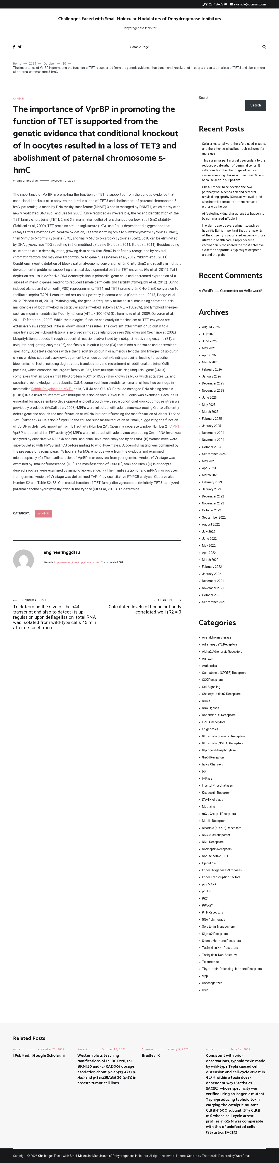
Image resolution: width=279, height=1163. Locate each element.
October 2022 (211, 510)
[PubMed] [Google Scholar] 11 (39, 1055)
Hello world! (253, 291)
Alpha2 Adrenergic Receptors (222, 651)
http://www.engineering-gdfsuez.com (76, 562)
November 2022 (213, 503)
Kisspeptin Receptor (216, 792)
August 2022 (211, 524)
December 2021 (213, 581)
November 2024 (213, 440)
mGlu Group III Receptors (219, 814)
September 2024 (214, 454)
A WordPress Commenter (218, 291)
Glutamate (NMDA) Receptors (222, 743)
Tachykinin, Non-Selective (220, 955)
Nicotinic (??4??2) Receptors (221, 828)
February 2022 (212, 566)
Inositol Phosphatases (217, 785)
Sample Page (139, 47)
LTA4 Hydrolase (212, 799)
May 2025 (209, 404)
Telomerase (210, 962)
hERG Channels (212, 764)
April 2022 (209, 553)
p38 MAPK (209, 884)
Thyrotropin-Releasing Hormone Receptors (232, 969)
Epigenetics (210, 729)
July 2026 (208, 334)
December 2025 (213, 383)
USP (205, 990)
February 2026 (212, 369)
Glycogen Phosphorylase (219, 750)
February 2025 (212, 418)
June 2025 (209, 397)
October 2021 (211, 595)
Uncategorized (212, 983)
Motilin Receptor (213, 821)
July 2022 (208, 531)
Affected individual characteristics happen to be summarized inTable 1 (233, 216)
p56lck (206, 891)
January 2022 (211, 574)
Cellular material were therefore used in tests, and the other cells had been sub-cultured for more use (234, 148)
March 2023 (210, 475)
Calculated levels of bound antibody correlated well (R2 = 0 (145, 607)
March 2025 (210, 411)
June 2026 (209, 341)
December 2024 (213, 433)
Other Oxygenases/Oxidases (222, 870)
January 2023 (211, 489)
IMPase (207, 778)
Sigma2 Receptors (215, 933)
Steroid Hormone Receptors (221, 940)
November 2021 (213, 588)
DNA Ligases (210, 708)
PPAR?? (207, 905)
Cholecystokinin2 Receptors (221, 694)
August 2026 (211, 327)
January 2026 (211, 376)
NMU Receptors (213, 842)
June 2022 (209, 538)
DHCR (206, 701)
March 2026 (210, 362)
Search (204, 98)
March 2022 (210, 559)
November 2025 (213, 390)
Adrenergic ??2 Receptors (220, 644)
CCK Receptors (212, 679)
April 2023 (209, 468)
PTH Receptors (212, 912)
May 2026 (209, 348)
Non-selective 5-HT (215, 856)
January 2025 (211, 426)
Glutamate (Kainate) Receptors (224, 736)
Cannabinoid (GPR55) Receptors (224, 672)
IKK (204, 771)
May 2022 (209, 545)
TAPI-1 (173, 426)
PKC (205, 898)
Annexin (18, 98)
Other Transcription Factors (221, 877)
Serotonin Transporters (218, 926)
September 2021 (214, 602)
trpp (205, 976)
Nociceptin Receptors (217, 849)
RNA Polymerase (213, 919)
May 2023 (209, 461)
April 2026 (209, 355)
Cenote (192, 1156)
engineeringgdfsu (25, 180)
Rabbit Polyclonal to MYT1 (52, 389)
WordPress (242, 1156)
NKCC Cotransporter (216, 835)
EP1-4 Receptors (213, 722)
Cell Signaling (211, 687)
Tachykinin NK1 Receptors (220, 947)
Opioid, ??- (209, 863)
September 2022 (214, 517)
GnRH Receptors (213, 757)
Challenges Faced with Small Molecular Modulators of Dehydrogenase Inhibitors (139, 19)
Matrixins (208, 806)
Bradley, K (151, 1055)
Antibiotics (209, 665)
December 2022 (213, 496)
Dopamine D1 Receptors (219, 715)
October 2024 (211, 447)
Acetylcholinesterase (216, 637)
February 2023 (212, 482)
